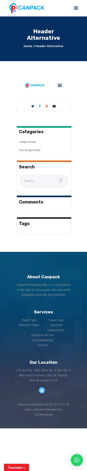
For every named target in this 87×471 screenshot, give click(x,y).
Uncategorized (29, 150)
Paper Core (56, 320)
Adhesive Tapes (29, 325)
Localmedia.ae (44, 414)
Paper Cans (29, 320)
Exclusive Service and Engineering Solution (43, 340)
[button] (77, 460)
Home (28, 46)
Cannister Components (56, 328)
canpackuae (27, 142)
